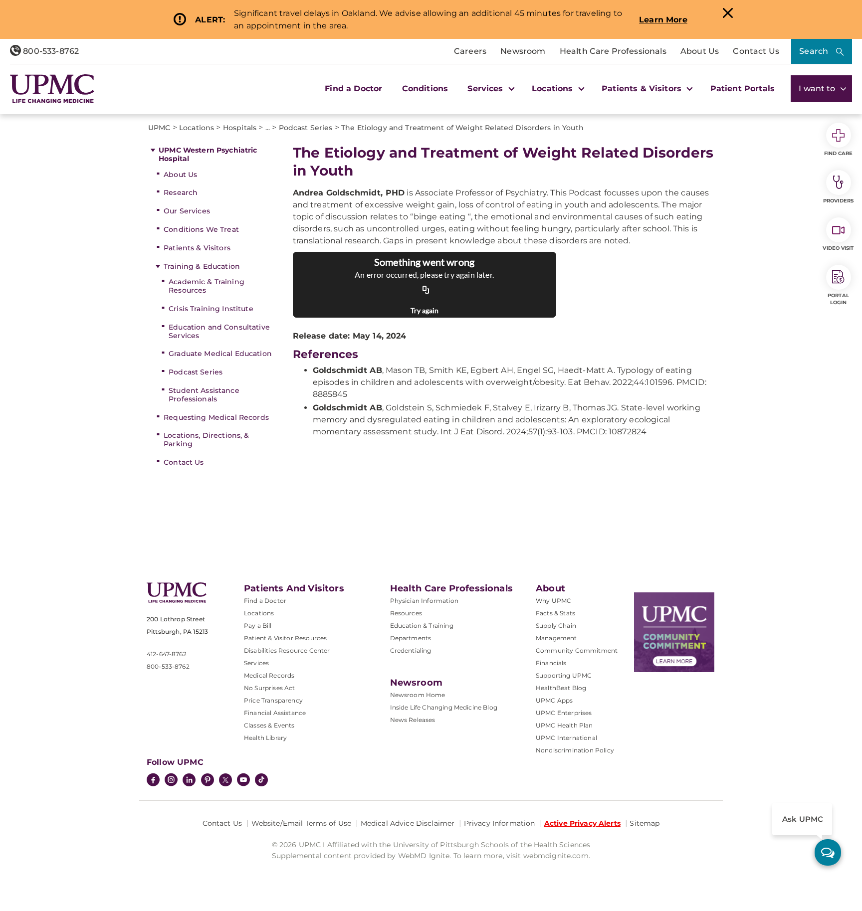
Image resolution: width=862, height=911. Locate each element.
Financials (551, 663)
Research (181, 192)
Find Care (838, 153)
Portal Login (838, 299)
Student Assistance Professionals (204, 394)
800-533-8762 (50, 51)
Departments (410, 638)
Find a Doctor (353, 88)
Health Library (265, 737)
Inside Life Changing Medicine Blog (443, 707)
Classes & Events (269, 725)
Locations (259, 613)
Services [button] (486, 88)
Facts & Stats (555, 613)
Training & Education (202, 266)
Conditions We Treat (201, 229)
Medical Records (269, 675)
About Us (699, 51)
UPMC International (566, 737)
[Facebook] (153, 781)
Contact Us (756, 51)
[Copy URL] (426, 290)
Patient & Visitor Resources (285, 638)
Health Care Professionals (613, 51)
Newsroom (522, 51)
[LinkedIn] (189, 781)
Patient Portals (742, 88)
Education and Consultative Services (219, 331)
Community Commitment (577, 650)
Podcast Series (195, 371)
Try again (424, 310)
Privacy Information (499, 823)
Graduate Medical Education (220, 353)
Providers (838, 200)
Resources (406, 613)
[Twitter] (225, 779)
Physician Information (424, 600)
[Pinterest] (207, 781)
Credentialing (410, 650)
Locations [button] (554, 88)
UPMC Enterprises (564, 713)
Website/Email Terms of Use (301, 823)
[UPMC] (52, 88)
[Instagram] (171, 781)
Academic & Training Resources (206, 286)
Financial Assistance (275, 713)
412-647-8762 (167, 654)
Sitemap (644, 823)
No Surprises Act (269, 688)
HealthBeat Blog (561, 688)
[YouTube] (243, 781)
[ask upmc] (828, 852)
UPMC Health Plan (564, 725)
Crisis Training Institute (211, 308)
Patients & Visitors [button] (643, 88)
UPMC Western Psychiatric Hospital (208, 154)
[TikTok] (261, 779)
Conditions (425, 88)
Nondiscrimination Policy (575, 750)
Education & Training (421, 625)
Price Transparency (273, 700)
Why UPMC (553, 600)
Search (813, 51)
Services (256, 663)
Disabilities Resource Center (287, 650)
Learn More (663, 19)
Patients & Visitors (197, 247)
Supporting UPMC (564, 675)
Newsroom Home (417, 695)
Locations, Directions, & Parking (206, 439)
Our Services (187, 210)
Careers (470, 51)
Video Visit (838, 248)
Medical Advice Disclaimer (408, 823)
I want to (818, 88)
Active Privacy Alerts (582, 823)
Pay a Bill (258, 625)
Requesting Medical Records (216, 417)
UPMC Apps (554, 700)
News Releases (412, 720)
